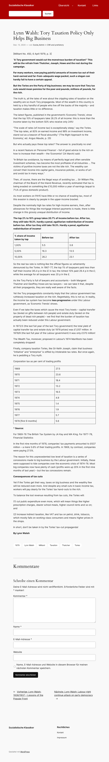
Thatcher (66, 545)
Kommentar (20, 596)
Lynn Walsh (29, 545)
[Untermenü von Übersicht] (72, 5)
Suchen (48, 13)
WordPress (25, 752)
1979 (17, 545)
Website (17, 652)
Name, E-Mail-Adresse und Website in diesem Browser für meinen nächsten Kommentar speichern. (52, 666)
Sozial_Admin (38, 45)
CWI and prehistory (55, 45)
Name (17, 626)
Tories (77, 545)
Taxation (53, 545)
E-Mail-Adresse (22, 639)
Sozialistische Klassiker (21, 5)
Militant (42, 545)
